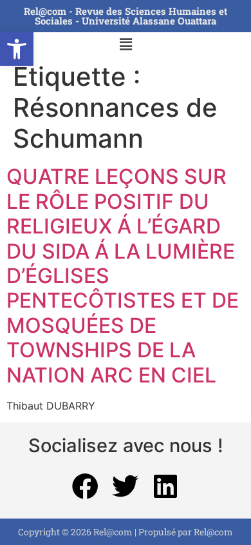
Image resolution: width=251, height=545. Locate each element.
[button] (16, 49)
